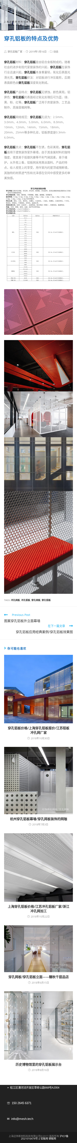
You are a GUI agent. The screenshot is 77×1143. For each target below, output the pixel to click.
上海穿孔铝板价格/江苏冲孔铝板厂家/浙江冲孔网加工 (38, 908)
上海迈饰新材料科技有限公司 (22, 21)
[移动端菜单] (70, 21)
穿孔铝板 (46, 600)
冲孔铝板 (25, 600)
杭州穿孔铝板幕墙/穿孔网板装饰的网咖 (38, 819)
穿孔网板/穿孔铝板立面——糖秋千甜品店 (38, 977)
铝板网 (44, 1138)
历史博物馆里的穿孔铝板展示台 (39, 1064)
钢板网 (52, 1138)
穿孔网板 (35, 600)
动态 (55, 51)
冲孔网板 (15, 600)
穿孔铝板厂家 (15, 51)
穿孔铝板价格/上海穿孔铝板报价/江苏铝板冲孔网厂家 (38, 730)
